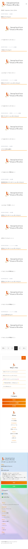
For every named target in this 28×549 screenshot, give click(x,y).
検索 (23, 357)
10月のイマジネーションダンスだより (11, 281)
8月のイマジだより (6, 16)
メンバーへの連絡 (13, 47)
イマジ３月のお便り (6, 149)
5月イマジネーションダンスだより (10, 116)
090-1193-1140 (5, 470)
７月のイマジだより (6, 50)
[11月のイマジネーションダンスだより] (14, 260)
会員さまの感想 (14, 432)
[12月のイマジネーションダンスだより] (14, 227)
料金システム (14, 428)
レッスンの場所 (6, 512)
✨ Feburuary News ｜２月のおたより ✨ (11, 382)
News (11, 113)
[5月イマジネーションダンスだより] (14, 127)
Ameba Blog (6, 497)
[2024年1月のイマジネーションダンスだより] (14, 194)
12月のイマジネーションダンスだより (11, 215)
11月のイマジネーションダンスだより (11, 248)
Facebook (5, 493)
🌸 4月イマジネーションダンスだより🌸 (11, 379)
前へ (4, 348)
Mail (14, 482)
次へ (24, 348)
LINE (14, 486)
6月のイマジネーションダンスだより (10, 83)
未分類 (11, 14)
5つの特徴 (14, 419)
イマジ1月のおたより (7, 386)
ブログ (4, 533)
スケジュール (14, 423)
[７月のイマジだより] (14, 61)
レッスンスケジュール (7, 508)
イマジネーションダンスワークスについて (11, 504)
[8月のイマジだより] (14, 28)
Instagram (5, 490)
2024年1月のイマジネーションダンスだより (12, 182)
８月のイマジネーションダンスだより (10, 371)
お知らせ (14, 436)
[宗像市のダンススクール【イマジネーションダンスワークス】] (10, 3)
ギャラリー (14, 441)
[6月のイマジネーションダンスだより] (14, 94)
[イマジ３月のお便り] (14, 160)
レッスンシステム (6, 517)
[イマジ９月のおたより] (14, 326)
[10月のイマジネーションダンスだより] (14, 293)
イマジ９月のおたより (7, 314)
